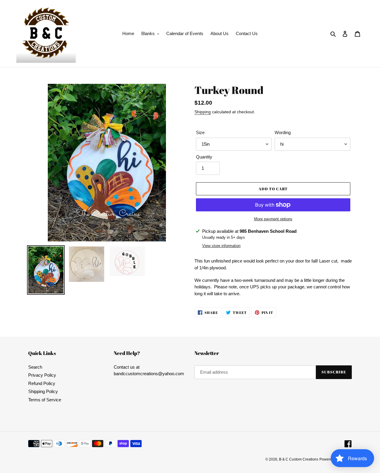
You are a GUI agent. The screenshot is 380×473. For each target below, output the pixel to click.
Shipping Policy (43, 391)
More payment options (273, 219)
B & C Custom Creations (298, 459)
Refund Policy (41, 383)
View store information (221, 245)
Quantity (204, 156)
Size (200, 132)
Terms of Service (44, 399)
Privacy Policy (42, 375)
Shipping (202, 111)
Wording (283, 132)
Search (35, 367)
